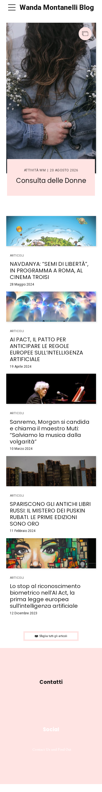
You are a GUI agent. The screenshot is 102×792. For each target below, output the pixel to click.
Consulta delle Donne (51, 180)
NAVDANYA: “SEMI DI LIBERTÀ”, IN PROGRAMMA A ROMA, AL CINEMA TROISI (49, 270)
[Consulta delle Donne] (51, 98)
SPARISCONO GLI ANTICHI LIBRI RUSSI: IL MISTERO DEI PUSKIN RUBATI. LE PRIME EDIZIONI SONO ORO (50, 514)
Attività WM (35, 170)
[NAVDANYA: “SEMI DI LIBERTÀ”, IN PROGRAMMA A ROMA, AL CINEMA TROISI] (51, 231)
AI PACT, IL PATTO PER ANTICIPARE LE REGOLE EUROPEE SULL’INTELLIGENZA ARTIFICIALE (46, 349)
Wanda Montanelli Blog (57, 7)
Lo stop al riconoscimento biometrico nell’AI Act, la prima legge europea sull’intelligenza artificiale (45, 596)
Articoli (17, 255)
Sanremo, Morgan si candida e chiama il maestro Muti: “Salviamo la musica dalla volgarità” (49, 431)
